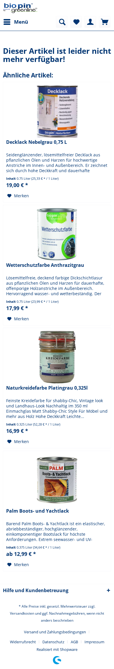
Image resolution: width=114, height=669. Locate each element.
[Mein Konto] (90, 22)
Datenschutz (53, 641)
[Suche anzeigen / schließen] (62, 22)
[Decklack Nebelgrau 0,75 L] (57, 111)
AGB (74, 641)
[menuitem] (15, 22)
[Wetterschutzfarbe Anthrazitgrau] (57, 234)
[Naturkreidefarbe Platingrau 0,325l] (57, 357)
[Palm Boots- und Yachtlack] (57, 480)
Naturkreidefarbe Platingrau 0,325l (47, 388)
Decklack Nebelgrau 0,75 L (36, 142)
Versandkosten (22, 613)
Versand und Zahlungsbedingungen (55, 632)
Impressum (94, 641)
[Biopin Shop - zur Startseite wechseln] (20, 8)
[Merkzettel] (76, 22)
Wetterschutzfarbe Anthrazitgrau (45, 265)
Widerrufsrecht (23, 641)
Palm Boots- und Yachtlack (37, 511)
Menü (21, 21)
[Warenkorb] (104, 22)
